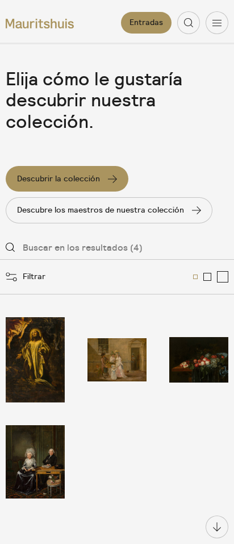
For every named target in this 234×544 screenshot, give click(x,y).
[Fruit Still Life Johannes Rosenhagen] (198, 360)
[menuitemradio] (195, 277)
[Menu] (217, 22)
